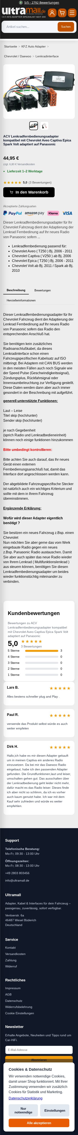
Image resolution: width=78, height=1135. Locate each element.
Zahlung (10, 960)
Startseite (10, 46)
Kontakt (10, 947)
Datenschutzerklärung (25, 1098)
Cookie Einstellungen (19, 1013)
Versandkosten (15, 954)
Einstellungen (54, 1110)
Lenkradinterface (47, 56)
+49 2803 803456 (17, 873)
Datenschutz (13, 1000)
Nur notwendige (23, 1110)
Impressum (13, 988)
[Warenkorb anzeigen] (62, 12)
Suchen (66, 26)
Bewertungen (42, 290)
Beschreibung (16, 290)
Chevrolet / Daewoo (17, 56)
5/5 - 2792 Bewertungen (41, 2)
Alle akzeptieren (39, 1123)
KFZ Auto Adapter (33, 46)
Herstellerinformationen (21, 300)
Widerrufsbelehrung (18, 1007)
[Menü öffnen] (72, 12)
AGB (8, 994)
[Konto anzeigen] (52, 12)
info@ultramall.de (17, 880)
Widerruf (11, 966)
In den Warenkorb (32, 192)
